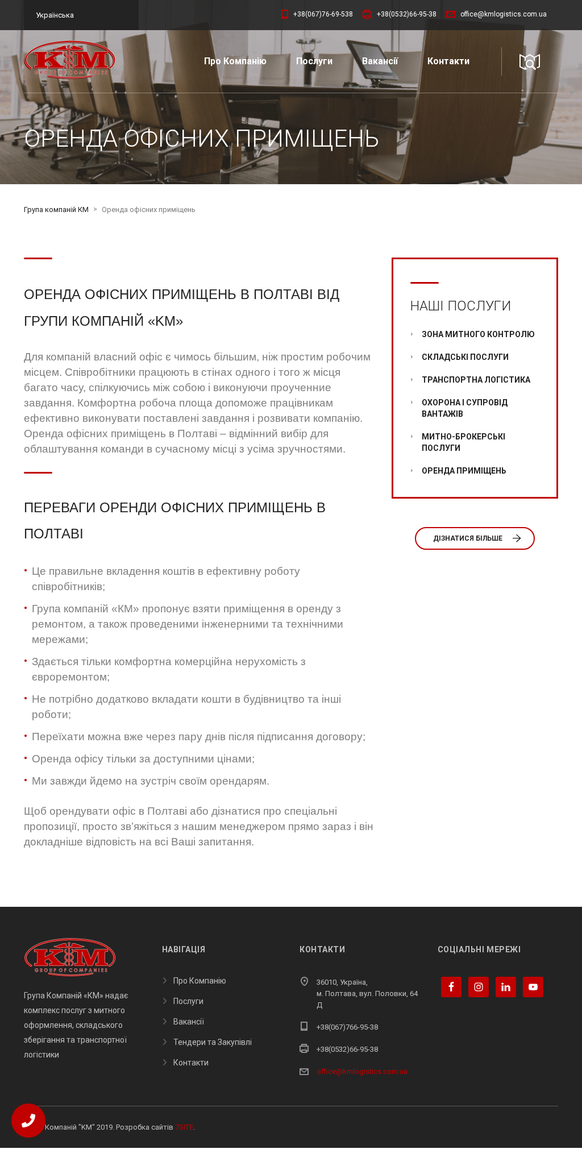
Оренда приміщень (464, 470)
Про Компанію (235, 61)
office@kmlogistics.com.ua (362, 1071)
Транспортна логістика (476, 379)
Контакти (448, 61)
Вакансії (380, 61)
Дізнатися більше (467, 538)
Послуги (314, 61)
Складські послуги (465, 357)
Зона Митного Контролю (478, 334)
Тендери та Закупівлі (212, 1042)
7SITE (184, 1127)
